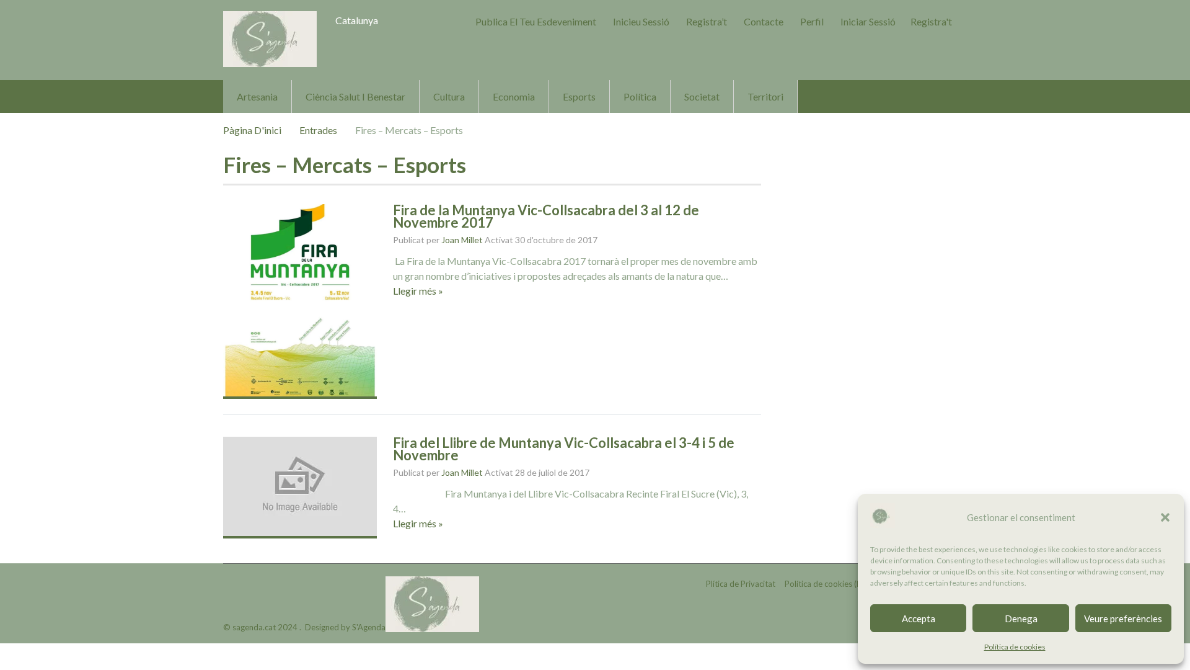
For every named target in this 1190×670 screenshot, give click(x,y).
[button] (1165, 517)
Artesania (257, 96)
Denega (1021, 618)
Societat (702, 96)
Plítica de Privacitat (740, 584)
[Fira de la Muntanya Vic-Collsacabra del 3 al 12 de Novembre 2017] (300, 301)
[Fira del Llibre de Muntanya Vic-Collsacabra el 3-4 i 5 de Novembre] (300, 487)
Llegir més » (418, 291)
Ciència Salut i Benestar (355, 96)
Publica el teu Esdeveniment (535, 21)
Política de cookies (1015, 646)
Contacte (763, 21)
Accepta (918, 618)
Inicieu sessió (641, 21)
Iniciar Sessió (868, 21)
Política (640, 96)
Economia (514, 96)
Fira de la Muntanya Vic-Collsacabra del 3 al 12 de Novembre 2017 (546, 216)
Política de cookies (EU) (827, 584)
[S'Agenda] (270, 39)
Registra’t (706, 21)
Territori (765, 96)
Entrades (318, 130)
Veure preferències (1123, 618)
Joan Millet (462, 239)
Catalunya (356, 20)
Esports (579, 96)
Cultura (449, 96)
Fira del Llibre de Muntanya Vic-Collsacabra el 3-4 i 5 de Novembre (563, 448)
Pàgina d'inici (252, 130)
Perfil (812, 21)
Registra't (931, 21)
